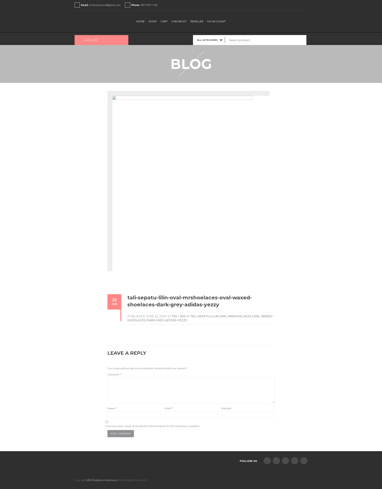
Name (112, 408)
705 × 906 (178, 316)
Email (169, 408)
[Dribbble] (303, 460)
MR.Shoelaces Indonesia (102, 480)
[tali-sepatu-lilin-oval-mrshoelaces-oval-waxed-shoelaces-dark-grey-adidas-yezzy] (182, 186)
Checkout (179, 21)
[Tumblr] (285, 460)
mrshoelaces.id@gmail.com (105, 5)
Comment (114, 374)
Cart (164, 21)
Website (226, 408)
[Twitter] (276, 460)
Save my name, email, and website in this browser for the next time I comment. (152, 426)
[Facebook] (267, 460)
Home (140, 21)
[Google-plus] (294, 460)
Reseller (196, 21)
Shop (153, 21)
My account (216, 21)
